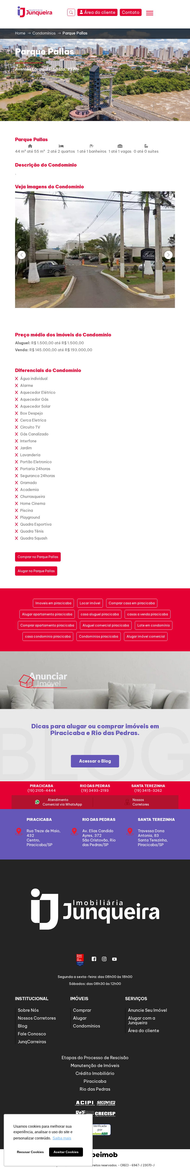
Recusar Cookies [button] (30, 1152)
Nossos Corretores (138, 802)
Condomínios (86, 1026)
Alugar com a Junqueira (141, 1020)
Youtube (114, 959)
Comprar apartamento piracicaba (47, 625)
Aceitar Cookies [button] (66, 1152)
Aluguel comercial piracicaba (105, 625)
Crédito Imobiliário (95, 1073)
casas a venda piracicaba (147, 614)
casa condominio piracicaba (48, 636)
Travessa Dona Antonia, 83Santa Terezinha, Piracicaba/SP (153, 838)
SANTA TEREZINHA (156, 819)
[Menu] (149, 14)
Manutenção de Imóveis (95, 1065)
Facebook (94, 959)
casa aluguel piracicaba (100, 614)
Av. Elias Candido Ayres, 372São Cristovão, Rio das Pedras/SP (99, 838)
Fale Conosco (32, 1034)
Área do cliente (143, 1030)
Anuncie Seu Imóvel (147, 1010)
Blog (22, 1026)
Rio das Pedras (98, 819)
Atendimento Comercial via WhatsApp (58, 802)
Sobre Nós (28, 1010)
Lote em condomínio (153, 625)
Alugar (80, 1018)
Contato (130, 12)
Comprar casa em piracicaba (132, 603)
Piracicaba (39, 819)
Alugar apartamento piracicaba (47, 614)
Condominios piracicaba (98, 636)
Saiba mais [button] (62, 1138)
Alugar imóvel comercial (146, 636)
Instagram (104, 959)
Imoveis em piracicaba (53, 603)
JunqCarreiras (32, 1041)
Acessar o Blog (95, 761)
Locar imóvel (90, 603)
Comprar (82, 1010)
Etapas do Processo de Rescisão (95, 1057)
